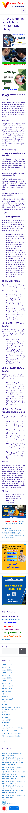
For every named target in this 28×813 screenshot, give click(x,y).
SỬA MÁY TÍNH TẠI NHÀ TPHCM (12, 728)
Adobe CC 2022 (7, 675)
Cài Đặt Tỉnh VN (7, 688)
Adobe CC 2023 (7, 678)
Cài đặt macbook (7, 686)
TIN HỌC (5, 738)
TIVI (3, 741)
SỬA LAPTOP (6, 720)
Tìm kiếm (5, 647)
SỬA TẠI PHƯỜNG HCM (10, 730)
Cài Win (4, 694)
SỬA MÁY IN (6, 725)
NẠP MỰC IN (6, 714)
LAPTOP (5, 712)
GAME (4, 702)
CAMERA (5, 696)
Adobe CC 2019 (7, 667)
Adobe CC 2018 (7, 664)
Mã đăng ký (14, 808)
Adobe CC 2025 (7, 683)
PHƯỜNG (5, 717)
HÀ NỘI (4, 704)
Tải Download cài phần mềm (11, 736)
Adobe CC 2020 (7, 670)
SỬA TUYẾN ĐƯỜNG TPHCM (11, 733)
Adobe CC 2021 (7, 672)
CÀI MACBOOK (7, 691)
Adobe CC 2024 (7, 680)
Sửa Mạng (7, 528)
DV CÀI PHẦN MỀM (8, 699)
